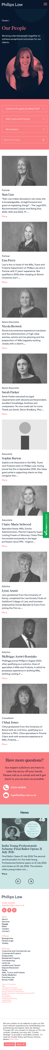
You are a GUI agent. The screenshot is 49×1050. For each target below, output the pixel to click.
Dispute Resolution (10, 967)
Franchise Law (8, 977)
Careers (5, 928)
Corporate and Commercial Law (16, 951)
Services (6, 921)
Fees (3, 986)
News (4, 926)
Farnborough (7, 940)
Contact (6, 931)
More (4, 216)
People (5, 924)
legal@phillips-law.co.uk (23, 795)
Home (5, 20)
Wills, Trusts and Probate (13, 972)
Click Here (14, 1039)
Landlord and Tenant (11, 965)
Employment (7, 955)
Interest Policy (7, 1000)
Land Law (6, 962)
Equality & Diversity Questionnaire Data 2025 (18, 993)
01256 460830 (18, 787)
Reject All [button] (20, 1044)
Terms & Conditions (9, 984)
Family (4, 970)
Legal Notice (6, 1002)
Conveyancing (8, 960)
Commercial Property (11, 953)
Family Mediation (9, 974)
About (5, 919)
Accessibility (6, 997)
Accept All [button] (9, 1044)
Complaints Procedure (10, 988)
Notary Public (8, 979)
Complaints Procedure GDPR (12, 989)
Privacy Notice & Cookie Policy (13, 991)
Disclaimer (5, 995)
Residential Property (11, 958)
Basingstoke (7, 938)
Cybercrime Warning (9, 998)
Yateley (5, 943)
